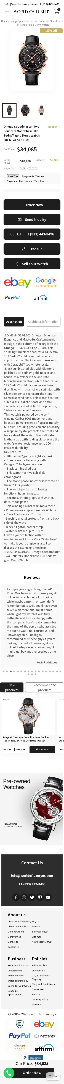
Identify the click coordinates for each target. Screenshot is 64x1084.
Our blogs (13, 941)
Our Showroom (16, 931)
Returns (36, 994)
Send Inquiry (35, 219)
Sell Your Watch (35, 264)
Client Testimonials (18, 926)
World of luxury (32, 11)
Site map (36, 936)
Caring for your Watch (19, 985)
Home (4, 21)
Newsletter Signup (42, 941)
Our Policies (38, 970)
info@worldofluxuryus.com (21, 4)
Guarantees (38, 989)
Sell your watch (40, 931)
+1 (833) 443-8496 (48, 4)
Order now (42, 749)
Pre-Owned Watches (19, 965)
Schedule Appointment (15, 992)
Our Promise (14, 936)
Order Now (32, 1072)
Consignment (15, 970)
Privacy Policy (39, 965)
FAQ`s (35, 921)
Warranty (37, 1004)
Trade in (36, 926)
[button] (3, 671)
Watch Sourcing (16, 975)
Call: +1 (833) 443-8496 (35, 234)
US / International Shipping (41, 977)
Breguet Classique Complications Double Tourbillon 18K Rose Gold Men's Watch (26, 739)
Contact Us (13, 946)
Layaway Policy (40, 999)
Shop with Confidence (43, 984)
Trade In (35, 249)
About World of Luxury (19, 921)
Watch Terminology (18, 980)
